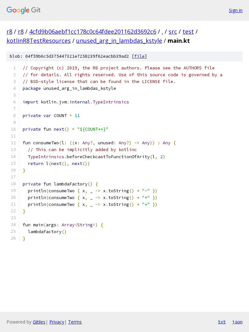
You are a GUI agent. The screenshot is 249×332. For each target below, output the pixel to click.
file (139, 56)
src (173, 31)
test (188, 31)
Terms (75, 322)
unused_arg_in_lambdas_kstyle (119, 40)
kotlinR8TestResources (38, 40)
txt (222, 322)
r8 (9, 31)
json (237, 322)
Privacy (56, 322)
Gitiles (39, 322)
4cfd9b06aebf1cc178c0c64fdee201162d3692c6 (92, 31)
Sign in (236, 10)
